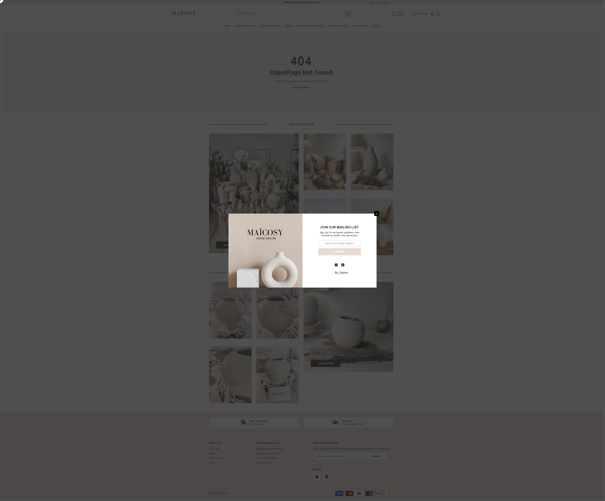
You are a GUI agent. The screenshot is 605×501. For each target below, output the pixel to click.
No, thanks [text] (341, 272)
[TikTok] (343, 265)
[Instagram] (336, 265)
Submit (339, 251)
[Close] (376, 213)
